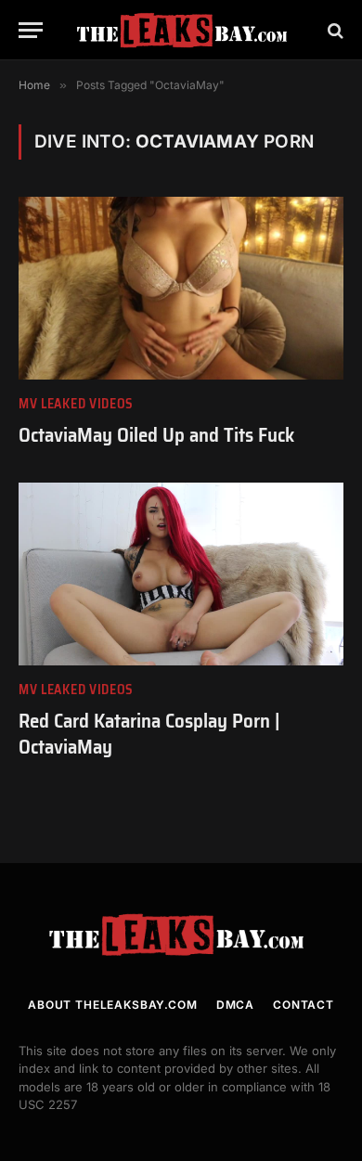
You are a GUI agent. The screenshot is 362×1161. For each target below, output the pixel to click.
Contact (303, 1005)
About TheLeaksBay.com (113, 1005)
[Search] (333, 30)
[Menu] (31, 30)
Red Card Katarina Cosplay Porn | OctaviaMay (149, 734)
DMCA (235, 1005)
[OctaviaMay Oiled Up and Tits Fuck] (181, 288)
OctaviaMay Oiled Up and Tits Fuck (156, 434)
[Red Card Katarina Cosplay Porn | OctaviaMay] (181, 574)
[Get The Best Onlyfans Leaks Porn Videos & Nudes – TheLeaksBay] (186, 30)
